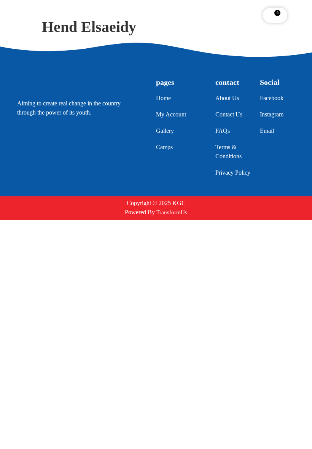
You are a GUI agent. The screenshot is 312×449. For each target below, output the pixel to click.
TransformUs (171, 212)
